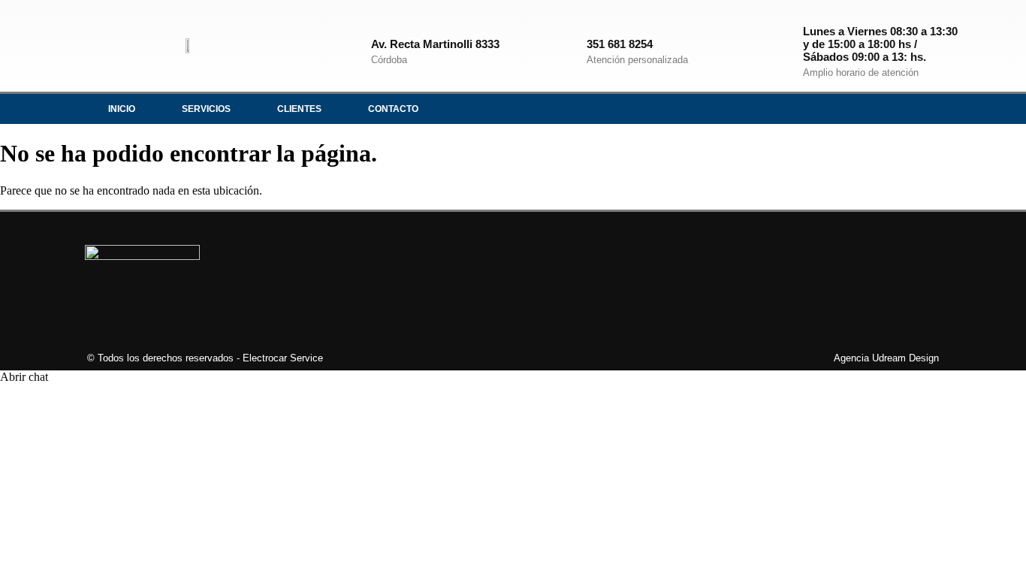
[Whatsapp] (899, 109)
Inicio (121, 109)
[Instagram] (868, 109)
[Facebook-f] (837, 109)
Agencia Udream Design (886, 358)
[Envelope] (930, 109)
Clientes (299, 109)
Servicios (206, 109)
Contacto (393, 109)
